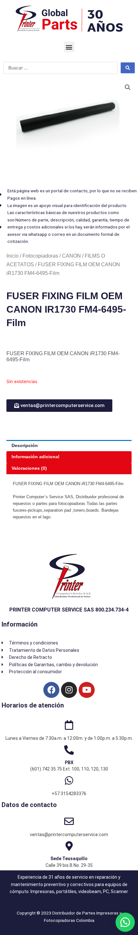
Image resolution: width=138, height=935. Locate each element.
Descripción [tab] (25, 445)
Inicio (12, 256)
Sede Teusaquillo (69, 858)
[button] (69, 47)
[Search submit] (128, 67)
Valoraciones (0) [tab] (29, 468)
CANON (71, 256)
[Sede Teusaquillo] (69, 846)
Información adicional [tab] (35, 456)
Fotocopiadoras (40, 256)
